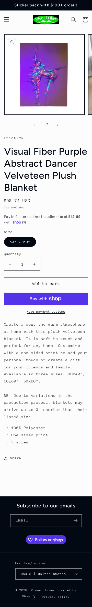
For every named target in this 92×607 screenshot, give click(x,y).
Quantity (12, 254)
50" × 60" (20, 242)
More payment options (46, 311)
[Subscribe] (76, 520)
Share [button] (15, 458)
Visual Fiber (43, 590)
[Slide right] (57, 124)
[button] (7, 20)
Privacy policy (56, 597)
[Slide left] (34, 124)
